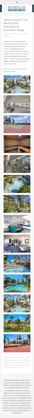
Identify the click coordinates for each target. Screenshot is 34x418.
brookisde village (12, 360)
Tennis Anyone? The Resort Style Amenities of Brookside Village (15, 25)
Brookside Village (17, 358)
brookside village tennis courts (14, 367)
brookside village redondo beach (18, 365)
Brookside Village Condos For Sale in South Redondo (17, 8)
